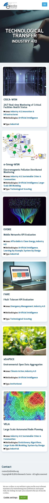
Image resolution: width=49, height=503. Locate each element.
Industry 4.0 (16, 111)
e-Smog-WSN (12, 164)
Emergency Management (22, 306)
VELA (7, 424)
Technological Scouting (21, 189)
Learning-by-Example (13, 250)
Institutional (16, 383)
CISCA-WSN (10, 99)
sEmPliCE (9, 359)
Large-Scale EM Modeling (15, 445)
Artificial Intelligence (28, 117)
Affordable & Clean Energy (23, 241)
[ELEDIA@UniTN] (10, 5)
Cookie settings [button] (10, 498)
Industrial (14, 124)
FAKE (7, 294)
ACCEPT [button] (23, 497)
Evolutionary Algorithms (29, 442)
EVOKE (7, 229)
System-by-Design (32, 250)
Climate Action (17, 371)
